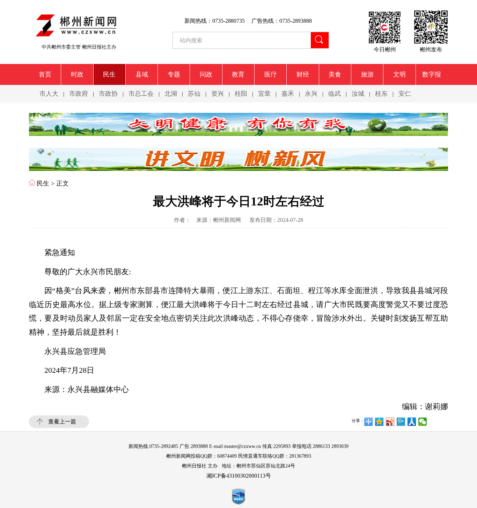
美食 (335, 74)
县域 (141, 74)
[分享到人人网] (412, 422)
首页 (45, 74)
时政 (77, 74)
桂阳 (241, 93)
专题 (174, 74)
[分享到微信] (422, 422)
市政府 (78, 93)
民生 (109, 74)
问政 (206, 74)
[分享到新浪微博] (390, 422)
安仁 (404, 93)
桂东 (381, 93)
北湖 (170, 93)
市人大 (48, 93)
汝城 (358, 93)
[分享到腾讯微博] (401, 422)
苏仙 (194, 93)
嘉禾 (287, 93)
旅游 (367, 74)
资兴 (217, 93)
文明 (399, 74)
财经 (302, 74)
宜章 (264, 93)
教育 (238, 74)
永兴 (311, 93)
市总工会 (141, 93)
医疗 (270, 74)
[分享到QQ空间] (379, 422)
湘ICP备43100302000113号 (238, 476)
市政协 (108, 93)
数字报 (431, 74)
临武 (334, 93)
